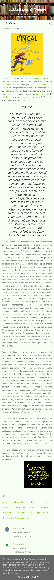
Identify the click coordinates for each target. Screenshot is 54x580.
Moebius (44, 507)
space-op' (40, 94)
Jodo (8, 97)
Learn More (23, 577)
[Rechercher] (50, 5)
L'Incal (33, 507)
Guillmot (16, 528)
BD (32, 502)
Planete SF (7, 513)
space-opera (42, 513)
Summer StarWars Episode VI (16, 518)
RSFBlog (8, 91)
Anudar (16, 544)
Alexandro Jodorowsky (13, 502)
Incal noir (7, 507)
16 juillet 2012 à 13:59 (22, 536)
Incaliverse (7, 84)
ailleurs (32, 242)
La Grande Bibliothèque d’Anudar (27, 7)
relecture (21, 513)
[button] (50, 24)
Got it (35, 577)
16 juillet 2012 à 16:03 (22, 552)
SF (31, 513)
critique (45, 502)
